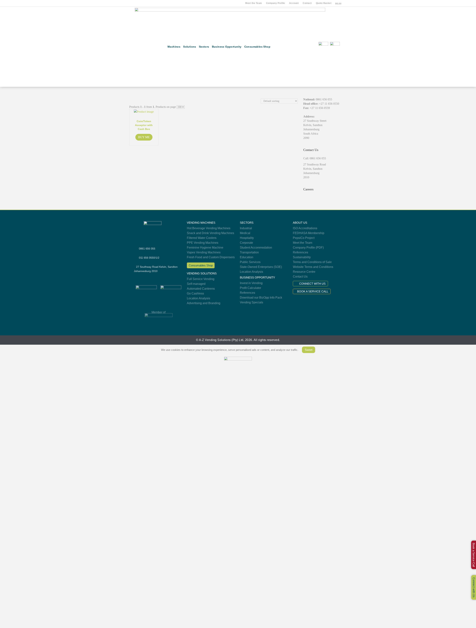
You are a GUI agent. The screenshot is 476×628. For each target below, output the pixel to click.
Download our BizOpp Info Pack (261, 297)
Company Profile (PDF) (308, 247)
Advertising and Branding (203, 303)
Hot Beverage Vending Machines (208, 228)
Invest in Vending (251, 283)
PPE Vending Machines (202, 242)
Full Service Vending (200, 279)
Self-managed (196, 283)
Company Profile (275, 3)
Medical (245, 233)
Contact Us (300, 276)
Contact (307, 3)
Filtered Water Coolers (201, 237)
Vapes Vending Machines (204, 252)
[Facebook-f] (298, 47)
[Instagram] (303, 47)
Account (294, 3)
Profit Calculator (250, 287)
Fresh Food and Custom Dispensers (211, 257)
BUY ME (144, 137)
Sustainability (302, 257)
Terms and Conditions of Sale (312, 262)
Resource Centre (304, 271)
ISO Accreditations (305, 228)
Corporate (246, 242)
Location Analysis (198, 298)
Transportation (249, 252)
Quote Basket (324, 3)
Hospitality (247, 237)
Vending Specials (251, 302)
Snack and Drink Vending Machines (210, 233)
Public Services (250, 262)
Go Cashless (195, 293)
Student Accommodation (256, 247)
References (247, 292)
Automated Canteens (201, 288)
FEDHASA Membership (308, 233)
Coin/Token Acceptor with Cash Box (144, 125)
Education (246, 257)
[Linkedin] (315, 47)
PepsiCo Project (303, 237)
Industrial (246, 228)
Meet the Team (253, 3)
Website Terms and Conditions (313, 266)
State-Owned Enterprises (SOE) (261, 266)
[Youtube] (309, 47)
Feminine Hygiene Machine (205, 247)
